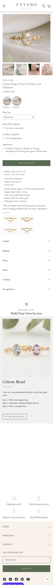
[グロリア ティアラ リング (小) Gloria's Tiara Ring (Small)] (10, 219)
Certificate (6, 279)
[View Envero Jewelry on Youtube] (28, 579)
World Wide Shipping (39, 517)
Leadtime (6, 241)
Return (5, 270)
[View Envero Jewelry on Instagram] (4, 579)
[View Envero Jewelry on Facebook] (16, 579)
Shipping (6, 251)
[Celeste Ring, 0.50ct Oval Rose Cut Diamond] (8, 69)
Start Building (14, 416)
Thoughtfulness (9, 289)
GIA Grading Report (14, 138)
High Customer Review (39, 504)
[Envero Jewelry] (26, 6)
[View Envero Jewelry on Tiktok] (10, 579)
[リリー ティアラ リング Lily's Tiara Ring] (26, 230)
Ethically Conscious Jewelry (14, 517)
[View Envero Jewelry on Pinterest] (22, 579)
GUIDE (6, 527)
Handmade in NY (14, 504)
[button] (43, 6)
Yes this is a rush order (15, 128)
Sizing (5, 260)
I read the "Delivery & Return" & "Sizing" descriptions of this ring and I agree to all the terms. (26, 150)
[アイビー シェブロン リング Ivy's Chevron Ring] (26, 219)
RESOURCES (8, 536)
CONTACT (7, 545)
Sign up (26, 568)
